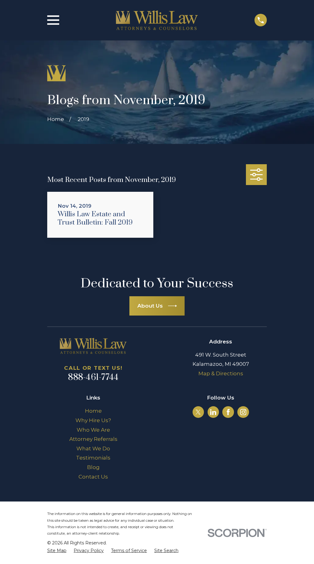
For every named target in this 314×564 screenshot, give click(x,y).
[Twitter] (198, 412)
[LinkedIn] (213, 412)
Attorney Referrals (93, 439)
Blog (93, 467)
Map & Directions (220, 373)
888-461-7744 (93, 377)
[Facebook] (228, 412)
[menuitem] (57, 551)
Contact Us (93, 477)
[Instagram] (243, 412)
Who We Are (93, 430)
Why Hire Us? (93, 420)
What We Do (93, 448)
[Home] (157, 20)
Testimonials (93, 458)
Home (93, 411)
